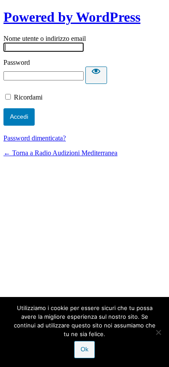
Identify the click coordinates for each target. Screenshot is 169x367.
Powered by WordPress (71, 17)
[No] (158, 332)
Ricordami (28, 97)
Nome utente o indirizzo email (44, 38)
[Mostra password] (96, 75)
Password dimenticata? (34, 138)
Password (16, 62)
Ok (84, 349)
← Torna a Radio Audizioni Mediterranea (60, 153)
